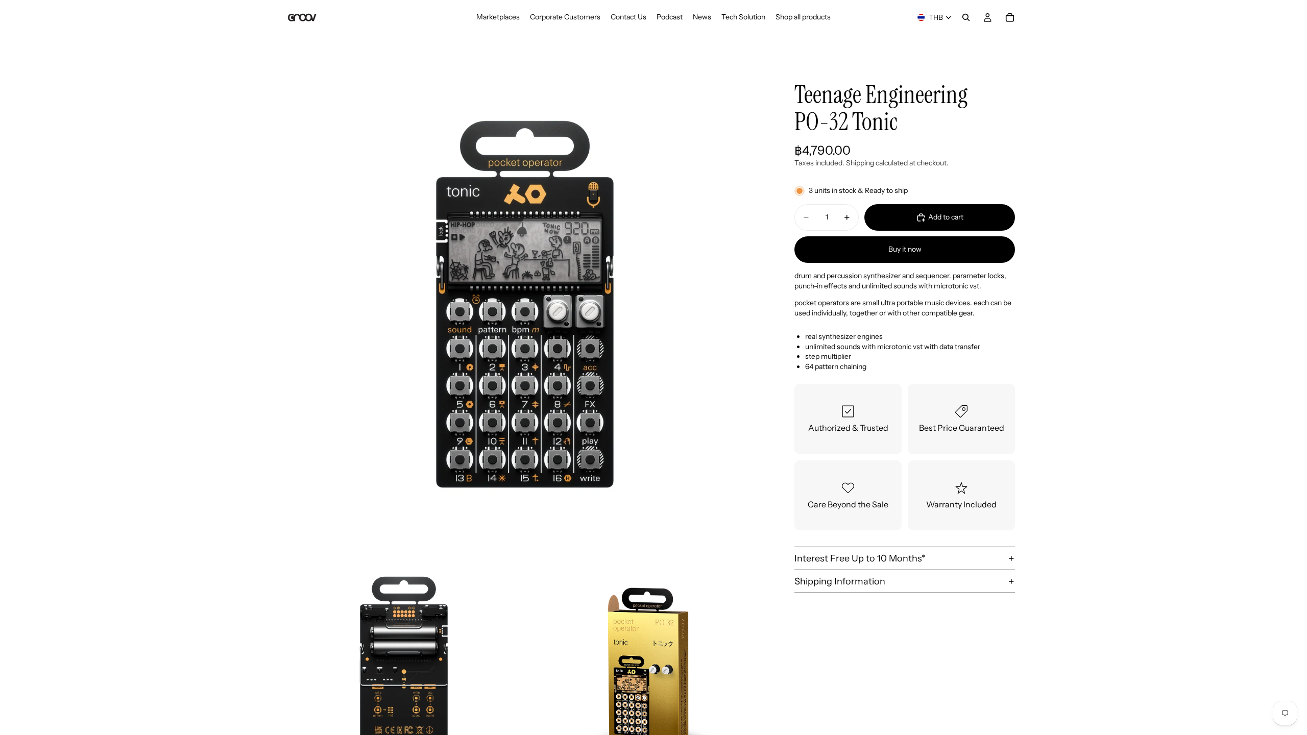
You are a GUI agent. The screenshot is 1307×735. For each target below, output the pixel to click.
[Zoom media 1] (525, 304)
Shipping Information (839, 581)
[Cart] (1010, 17)
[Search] (966, 17)
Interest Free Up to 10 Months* (859, 558)
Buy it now (905, 249)
